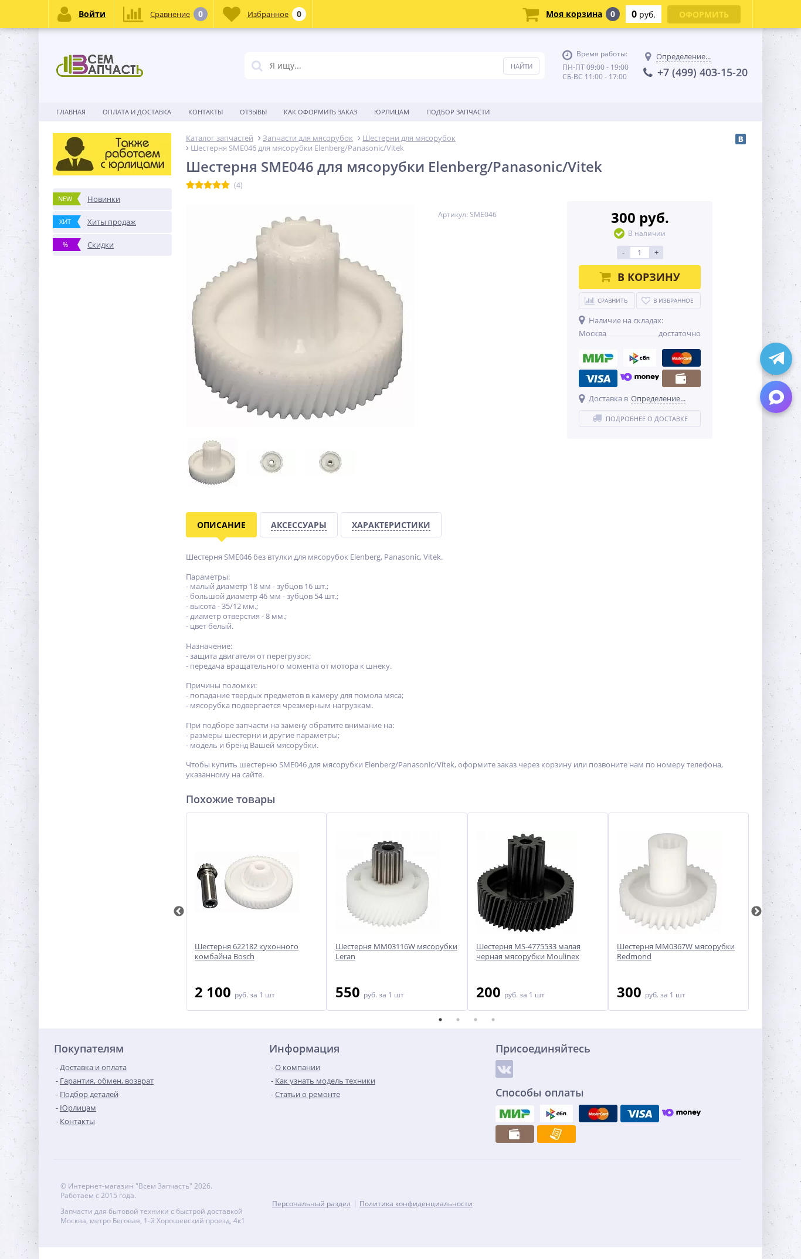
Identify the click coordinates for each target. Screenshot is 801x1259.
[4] (216, 185)
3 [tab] (475, 1020)
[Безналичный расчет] (556, 1134)
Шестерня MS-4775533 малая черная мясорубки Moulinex (528, 952)
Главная (71, 111)
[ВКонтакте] (740, 139)
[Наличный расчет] (681, 378)
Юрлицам (391, 111)
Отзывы (253, 111)
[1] (190, 185)
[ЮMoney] (639, 378)
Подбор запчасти (458, 111)
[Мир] (598, 358)
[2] (199, 185)
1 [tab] (440, 1020)
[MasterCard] (681, 358)
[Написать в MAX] (776, 397)
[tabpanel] (256, 912)
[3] (207, 185)
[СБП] (639, 358)
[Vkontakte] (504, 1069)
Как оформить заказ (320, 111)
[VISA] (598, 378)
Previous (179, 912)
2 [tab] (458, 1020)
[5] (225, 185)
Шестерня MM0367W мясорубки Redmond (676, 952)
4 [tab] (493, 1020)
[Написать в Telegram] (776, 359)
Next (756, 912)
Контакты (205, 111)
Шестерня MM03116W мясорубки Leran (396, 952)
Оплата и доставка (137, 111)
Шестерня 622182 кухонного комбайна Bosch (246, 952)
